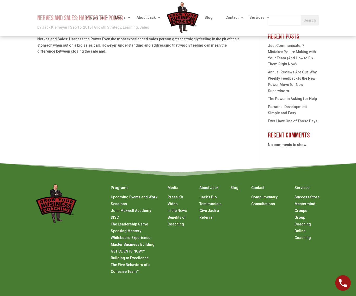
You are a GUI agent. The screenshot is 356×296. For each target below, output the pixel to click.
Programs (95, 17)
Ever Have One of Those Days (292, 121)
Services (257, 17)
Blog (209, 17)
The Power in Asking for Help (292, 99)
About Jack (146, 17)
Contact (231, 17)
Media (120, 17)
